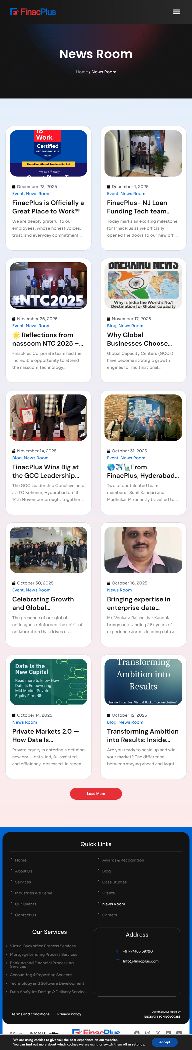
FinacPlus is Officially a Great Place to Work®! (48, 206)
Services (23, 882)
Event (18, 193)
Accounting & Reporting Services (41, 975)
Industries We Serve (33, 893)
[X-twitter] (158, 1033)
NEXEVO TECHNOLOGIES (162, 1016)
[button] (176, 11)
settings (138, 1044)
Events (108, 893)
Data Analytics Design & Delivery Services (49, 992)
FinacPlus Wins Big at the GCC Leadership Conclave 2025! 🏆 (45, 475)
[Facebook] (137, 1033)
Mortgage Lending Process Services (43, 954)
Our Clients (25, 904)
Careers (109, 915)
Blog (111, 325)
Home (82, 72)
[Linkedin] (169, 1033)
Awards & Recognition (123, 860)
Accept (164, 1042)
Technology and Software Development (47, 983)
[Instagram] (147, 1033)
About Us (23, 871)
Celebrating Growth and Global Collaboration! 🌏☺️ (43, 607)
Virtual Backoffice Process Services (43, 946)
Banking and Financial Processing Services (42, 964)
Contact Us (25, 915)
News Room (38, 193)
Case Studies (114, 882)
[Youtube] (179, 1033)
